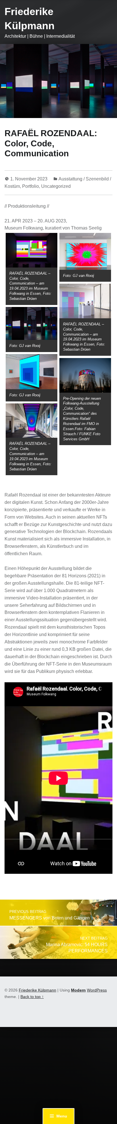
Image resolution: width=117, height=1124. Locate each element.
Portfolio (30, 186)
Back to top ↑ (32, 996)
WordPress (97, 990)
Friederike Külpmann (37, 990)
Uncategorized (56, 186)
